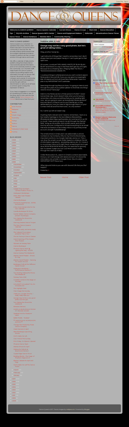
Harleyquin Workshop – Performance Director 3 (22, 269)
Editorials (89, 33)
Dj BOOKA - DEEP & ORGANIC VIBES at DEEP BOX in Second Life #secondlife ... (105, 110)
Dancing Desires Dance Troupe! (25, 222)
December (18, 164)
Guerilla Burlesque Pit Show (23, 211)
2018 (14, 162)
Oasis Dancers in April (21, 329)
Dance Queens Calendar (46, 30)
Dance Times (15, 37)
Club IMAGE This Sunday (22, 338)
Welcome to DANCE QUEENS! (21, 30)
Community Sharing (62, 37)
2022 (14, 151)
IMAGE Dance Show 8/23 (103, 101)
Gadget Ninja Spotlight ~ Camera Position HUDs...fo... (24, 189)
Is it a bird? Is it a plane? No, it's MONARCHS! (24, 285)
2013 (14, 390)
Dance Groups (80, 30)
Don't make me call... (21, 336)
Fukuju (14, 120)
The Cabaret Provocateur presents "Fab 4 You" (22, 233)
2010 (14, 398)
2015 (14, 384)
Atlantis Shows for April (21, 346)
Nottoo (14, 123)
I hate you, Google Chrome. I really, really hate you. (23, 294)
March (16, 370)
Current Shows (65, 30)
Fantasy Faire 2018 (20, 277)
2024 (14, 145)
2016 (14, 381)
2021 (14, 153)
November (18, 167)
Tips (11, 33)
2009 (14, 401)
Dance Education (107, 30)
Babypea (15, 109)
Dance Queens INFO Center (43, 33)
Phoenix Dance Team (21, 344)
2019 (14, 159)
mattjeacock (70, 409)
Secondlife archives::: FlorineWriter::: (103, 106)
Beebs (14, 112)
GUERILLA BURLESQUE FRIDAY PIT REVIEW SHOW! (25, 310)
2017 (14, 379)
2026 (14, 140)
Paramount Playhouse (103, 93)
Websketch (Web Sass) (20, 129)
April (15, 186)
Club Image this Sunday (22, 291)
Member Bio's (45, 37)
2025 (14, 142)
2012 (14, 392)
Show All (116, 126)
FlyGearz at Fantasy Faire (22, 243)
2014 (14, 387)
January (17, 375)
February (17, 372)
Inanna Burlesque (20, 200)
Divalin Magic (16, 115)
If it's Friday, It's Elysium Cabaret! (25, 341)
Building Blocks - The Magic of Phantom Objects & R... (24, 357)
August (16, 175)
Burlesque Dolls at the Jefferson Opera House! (25, 265)
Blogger (87, 409)
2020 (14, 156)
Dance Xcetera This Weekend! (24, 253)
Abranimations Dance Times (107, 33)
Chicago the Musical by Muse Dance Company (24, 325)
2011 (14, 395)
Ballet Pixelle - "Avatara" (22, 318)
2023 (14, 148)
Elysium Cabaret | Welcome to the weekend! (105, 118)
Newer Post (45, 177)
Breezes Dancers (19, 306)
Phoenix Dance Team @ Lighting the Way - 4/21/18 (23, 249)
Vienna (14, 126)
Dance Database (30, 37)
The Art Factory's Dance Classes (25, 236)
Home (65, 177)
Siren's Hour (99, 94)
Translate (109, 47)
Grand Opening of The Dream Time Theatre (24, 239)
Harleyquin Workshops (21, 193)
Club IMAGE (99, 99)
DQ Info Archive (22, 33)
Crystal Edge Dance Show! (23, 353)
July (15, 178)
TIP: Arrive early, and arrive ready (25, 229)
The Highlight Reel (20, 288)
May (15, 183)
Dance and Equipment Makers (69, 33)
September (18, 172)
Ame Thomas (16, 106)
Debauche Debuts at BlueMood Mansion (21, 350)
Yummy (14, 132)
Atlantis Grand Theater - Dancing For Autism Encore (25, 260)
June (16, 181)
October (17, 170)
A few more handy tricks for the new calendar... (24, 207)
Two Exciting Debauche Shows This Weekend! (24, 273)
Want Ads (93, 30)
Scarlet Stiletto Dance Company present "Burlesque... (24, 214)
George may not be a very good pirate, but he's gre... (24, 298)
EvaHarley (15, 118)
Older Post (84, 177)
